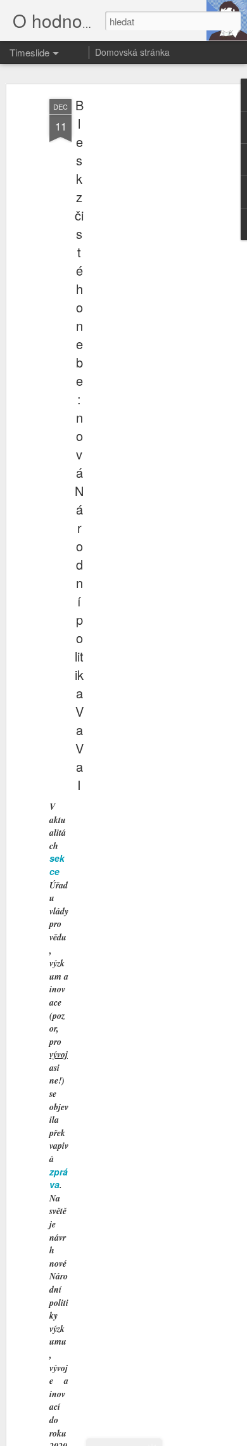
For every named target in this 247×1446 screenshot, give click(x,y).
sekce (57, 865)
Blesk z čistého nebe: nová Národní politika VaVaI (79, 445)
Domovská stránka (132, 52)
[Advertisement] (138, 298)
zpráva (58, 1178)
